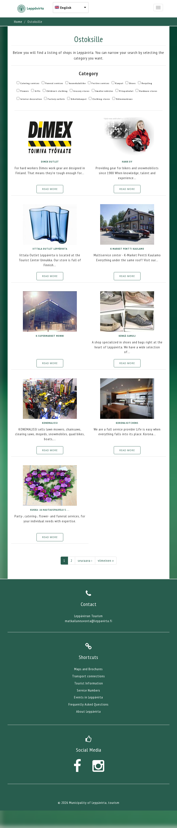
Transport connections (88, 676)
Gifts (38, 91)
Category (88, 73)
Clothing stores (101, 99)
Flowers (24, 91)
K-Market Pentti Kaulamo (127, 248)
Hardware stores (148, 91)
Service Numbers (88, 690)
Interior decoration (31, 99)
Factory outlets (56, 99)
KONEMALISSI (50, 422)
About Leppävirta (88, 711)
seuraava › (85, 560)
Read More (50, 189)
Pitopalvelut (126, 91)
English (65, 7)
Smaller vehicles (104, 91)
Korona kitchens (127, 422)
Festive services (100, 83)
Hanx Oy (127, 161)
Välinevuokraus (124, 99)
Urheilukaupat (79, 99)
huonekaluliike (77, 83)
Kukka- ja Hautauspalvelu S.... (50, 509)
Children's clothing (57, 91)
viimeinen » (106, 560)
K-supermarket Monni (50, 335)
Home (18, 21)
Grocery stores (81, 91)
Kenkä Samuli (127, 335)
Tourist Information (88, 683)
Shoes (132, 83)
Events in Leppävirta (88, 697)
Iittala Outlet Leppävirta (50, 248)
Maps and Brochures (88, 669)
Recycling (147, 83)
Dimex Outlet (50, 161)
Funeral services (54, 83)
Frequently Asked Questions (88, 704)
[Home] (32, 8)
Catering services (30, 83)
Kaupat (119, 83)
